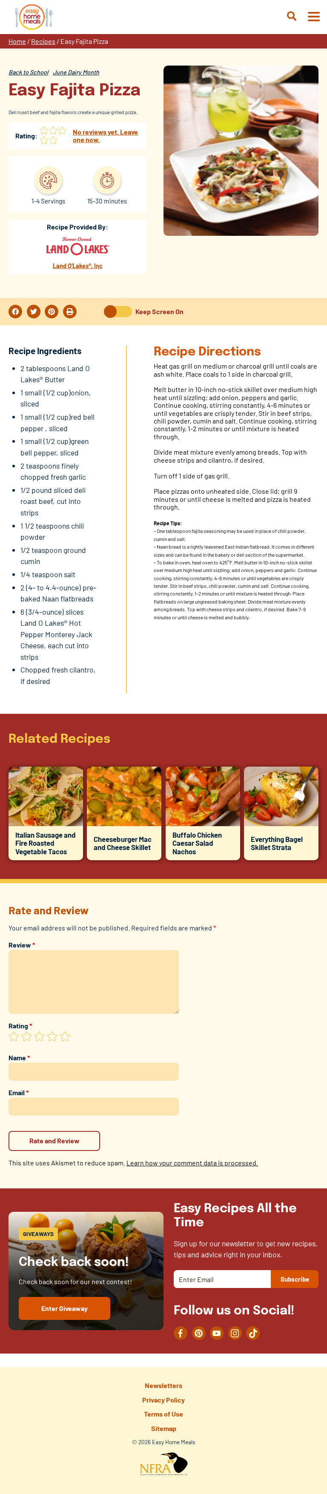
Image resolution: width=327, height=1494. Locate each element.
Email (19, 1092)
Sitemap (163, 1428)
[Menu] (313, 17)
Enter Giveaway (64, 1308)
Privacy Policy (163, 1400)
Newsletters (163, 1385)
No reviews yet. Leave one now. (105, 135)
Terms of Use (163, 1414)
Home (17, 41)
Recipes (43, 41)
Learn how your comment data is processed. (192, 1163)
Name (19, 1057)
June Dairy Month (76, 72)
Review (22, 945)
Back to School (28, 72)
